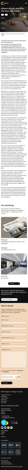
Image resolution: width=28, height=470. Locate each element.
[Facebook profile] (11, 428)
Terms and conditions (7, 464)
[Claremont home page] (5, 3)
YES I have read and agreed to (13, 371)
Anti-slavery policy (6, 462)
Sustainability (4, 430)
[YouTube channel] (2, 428)
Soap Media (19, 466)
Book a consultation (7, 299)
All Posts (11, 283)
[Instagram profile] (8, 428)
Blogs (2, 433)
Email (5, 343)
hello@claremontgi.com (8, 417)
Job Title (5, 331)
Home (2, 33)
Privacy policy (4, 460)
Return (3, 437)
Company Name (8, 337)
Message (6, 349)
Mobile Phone (7, 325)
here (2, 168)
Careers (3, 432)
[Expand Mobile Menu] (26, 3)
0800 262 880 (6, 416)
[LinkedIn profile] (5, 428)
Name (5, 320)
